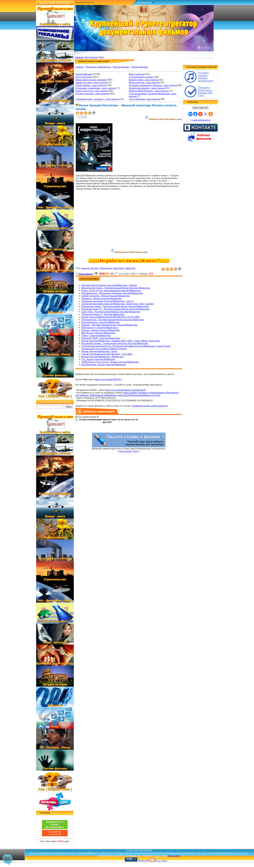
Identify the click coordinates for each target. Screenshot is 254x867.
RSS (153, 2)
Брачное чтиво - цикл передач (144, 79)
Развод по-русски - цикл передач (92, 91)
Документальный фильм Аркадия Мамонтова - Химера (109, 285)
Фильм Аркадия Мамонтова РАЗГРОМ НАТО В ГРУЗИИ (110, 317)
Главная (79, 57)
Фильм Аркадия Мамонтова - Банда (99, 351)
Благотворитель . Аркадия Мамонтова (100, 322)
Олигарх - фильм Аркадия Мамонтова (100, 330)
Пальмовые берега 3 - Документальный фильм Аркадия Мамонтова (115, 309)
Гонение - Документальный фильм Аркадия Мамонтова (109, 325)
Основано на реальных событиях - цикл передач (153, 85)
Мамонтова (106, 268)
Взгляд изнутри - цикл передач (144, 82)
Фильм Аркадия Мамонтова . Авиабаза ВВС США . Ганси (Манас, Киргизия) (120, 340)
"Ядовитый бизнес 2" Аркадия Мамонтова (102, 314)
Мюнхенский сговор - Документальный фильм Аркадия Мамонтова (115, 288)
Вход (101, 57)
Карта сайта (174, 856)
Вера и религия (136, 74)
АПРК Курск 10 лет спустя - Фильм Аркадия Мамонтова (109, 362)
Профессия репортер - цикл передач (147, 88)
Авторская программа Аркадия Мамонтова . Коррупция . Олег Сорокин (117, 303)
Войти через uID (200, 108)
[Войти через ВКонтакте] (190, 114)
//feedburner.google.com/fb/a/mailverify (149, 406)
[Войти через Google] (205, 114)
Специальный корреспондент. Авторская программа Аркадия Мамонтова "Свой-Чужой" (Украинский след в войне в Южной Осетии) (126, 347)
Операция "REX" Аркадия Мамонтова (100, 338)
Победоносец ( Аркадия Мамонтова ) (100, 327)
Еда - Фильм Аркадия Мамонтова (98, 359)
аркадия (86, 268)
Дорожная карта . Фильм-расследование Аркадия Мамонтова (112, 293)
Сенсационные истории (141, 77)
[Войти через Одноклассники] (210, 114)
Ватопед (95, 268)
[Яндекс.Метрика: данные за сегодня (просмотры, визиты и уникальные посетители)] (160, 859)
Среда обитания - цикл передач (144, 99)
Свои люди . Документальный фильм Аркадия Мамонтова (110, 311)
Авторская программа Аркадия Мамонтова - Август (107, 301)
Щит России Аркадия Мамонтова (98, 333)
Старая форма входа (200, 120)
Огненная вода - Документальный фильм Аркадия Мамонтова (112, 319)
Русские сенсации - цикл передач (92, 93)
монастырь (118, 268)
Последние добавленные (98, 67)
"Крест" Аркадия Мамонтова (96, 335)
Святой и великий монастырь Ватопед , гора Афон (106, 354)
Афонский (130, 268)
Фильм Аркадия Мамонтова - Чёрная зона (102, 356)
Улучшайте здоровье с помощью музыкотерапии (205, 77)
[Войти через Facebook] (195, 114)
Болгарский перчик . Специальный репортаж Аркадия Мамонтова (114, 343)
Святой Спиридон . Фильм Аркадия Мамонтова (105, 296)
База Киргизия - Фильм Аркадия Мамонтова (103, 364)
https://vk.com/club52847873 (108, 379)
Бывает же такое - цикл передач (91, 82)
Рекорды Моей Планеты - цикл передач (148, 91)
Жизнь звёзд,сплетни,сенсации (91, 79)
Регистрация (91, 57)
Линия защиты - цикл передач (91, 85)
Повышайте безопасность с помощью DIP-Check (205, 91)
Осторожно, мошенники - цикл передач (95, 88)
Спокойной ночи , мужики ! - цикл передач (97, 99)
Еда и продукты (84, 77)
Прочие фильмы (121, 67)
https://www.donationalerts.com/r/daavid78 (125, 390)
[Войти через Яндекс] (200, 114)
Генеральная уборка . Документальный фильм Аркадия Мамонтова (115, 306)
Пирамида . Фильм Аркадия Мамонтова (101, 298)
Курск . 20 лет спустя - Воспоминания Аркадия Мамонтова (111, 290)
